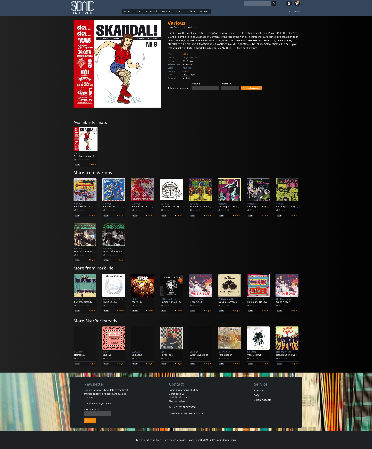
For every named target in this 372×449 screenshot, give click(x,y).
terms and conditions (149, 440)
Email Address (92, 409)
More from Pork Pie (93, 268)
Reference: (226, 83)
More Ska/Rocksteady (95, 320)
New (138, 11)
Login (186, 53)
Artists (179, 11)
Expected (151, 11)
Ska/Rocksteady (191, 57)
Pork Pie (187, 67)
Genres (204, 11)
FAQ (289, 11)
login (93, 164)
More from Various (93, 172)
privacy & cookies (176, 440)
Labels (191, 11)
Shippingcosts (262, 399)
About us (259, 390)
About (297, 11)
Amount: (196, 83)
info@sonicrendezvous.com (186, 413)
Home (127, 11)
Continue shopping (179, 88)
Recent (166, 11)
